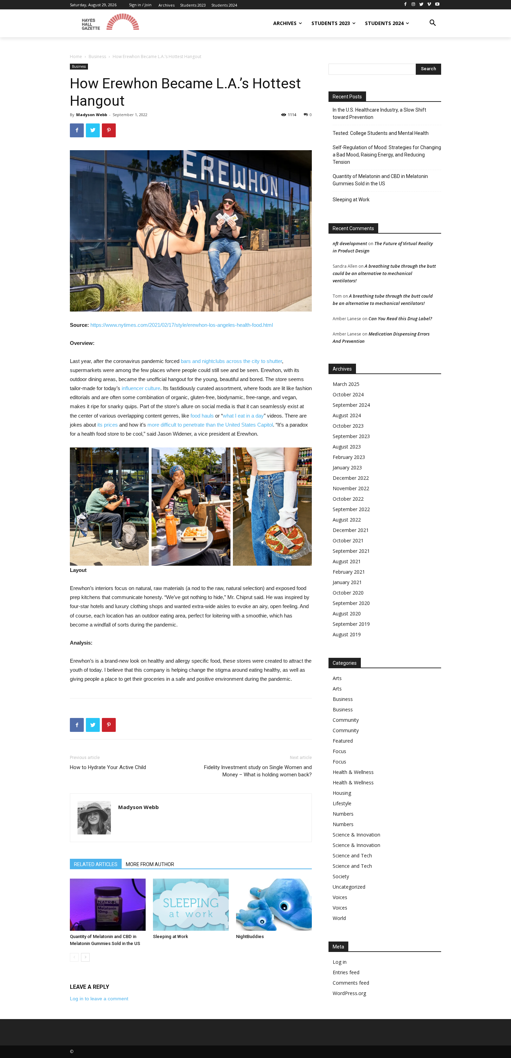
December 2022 (351, 478)
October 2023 (348, 425)
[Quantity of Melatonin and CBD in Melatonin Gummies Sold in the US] (108, 905)
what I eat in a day (243, 416)
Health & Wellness (353, 772)
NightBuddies (250, 936)
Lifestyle (342, 803)
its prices (107, 425)
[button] (432, 23)
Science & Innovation (356, 834)
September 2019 (351, 624)
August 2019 (347, 634)
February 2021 (349, 571)
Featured (343, 740)
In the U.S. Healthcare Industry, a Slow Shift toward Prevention (379, 113)
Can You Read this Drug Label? (400, 318)
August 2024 (347, 415)
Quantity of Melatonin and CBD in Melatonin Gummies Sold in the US (380, 179)
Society (341, 876)
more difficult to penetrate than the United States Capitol (210, 425)
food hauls (202, 416)
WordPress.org (349, 993)
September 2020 (351, 603)
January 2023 (347, 467)
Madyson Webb (91, 114)
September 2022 (351, 509)
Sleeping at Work (170, 936)
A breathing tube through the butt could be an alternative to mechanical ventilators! (384, 273)
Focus (339, 751)
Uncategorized (349, 886)
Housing (342, 793)
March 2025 (346, 384)
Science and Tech (352, 855)
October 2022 (348, 498)
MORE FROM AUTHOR (150, 864)
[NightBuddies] (274, 905)
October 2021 (348, 540)
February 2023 (349, 457)
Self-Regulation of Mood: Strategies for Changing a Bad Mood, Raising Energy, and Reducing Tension (387, 155)
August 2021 (347, 561)
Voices (340, 897)
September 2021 (351, 551)
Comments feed (351, 982)
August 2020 (347, 613)
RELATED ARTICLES (95, 864)
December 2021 (351, 530)
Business (97, 56)
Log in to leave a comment (99, 998)
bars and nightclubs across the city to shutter (231, 361)
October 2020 (348, 592)
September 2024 (351, 405)
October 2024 (348, 394)
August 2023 (347, 446)
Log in (340, 962)
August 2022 (347, 519)
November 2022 (351, 488)
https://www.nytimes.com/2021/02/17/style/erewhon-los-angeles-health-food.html (181, 325)
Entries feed (346, 972)
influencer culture (141, 388)
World (339, 918)
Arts (337, 678)
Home (76, 56)
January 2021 (347, 582)
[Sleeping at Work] (191, 905)
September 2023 (351, 436)
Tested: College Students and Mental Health (381, 133)
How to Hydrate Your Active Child (108, 767)
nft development (350, 243)
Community (346, 720)
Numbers (343, 813)
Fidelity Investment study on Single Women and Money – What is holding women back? (258, 771)
